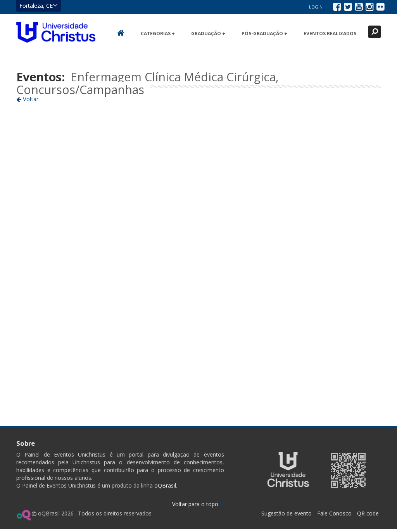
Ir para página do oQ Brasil (23, 515)
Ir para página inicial (55, 32)
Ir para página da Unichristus (288, 469)
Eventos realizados (330, 33)
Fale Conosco (334, 513)
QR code (368, 513)
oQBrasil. (165, 485)
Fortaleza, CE (36, 5)
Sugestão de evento (286, 513)
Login (316, 7)
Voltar (30, 99)
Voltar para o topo (196, 504)
